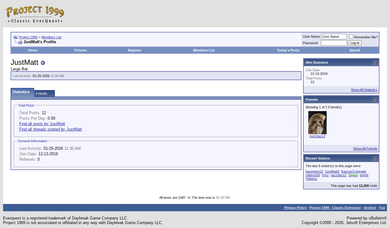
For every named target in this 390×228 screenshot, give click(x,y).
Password (310, 43)
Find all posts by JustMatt (42, 123)
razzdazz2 (317, 136)
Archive (370, 207)
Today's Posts (288, 50)
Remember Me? (366, 37)
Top (382, 207)
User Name (311, 36)
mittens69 (313, 175)
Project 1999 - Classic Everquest (335, 207)
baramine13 (314, 171)
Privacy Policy (295, 207)
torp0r (364, 175)
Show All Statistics (364, 90)
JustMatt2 (332, 171)
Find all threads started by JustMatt (50, 129)
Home (32, 50)
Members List (51, 37)
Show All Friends (365, 148)
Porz (325, 175)
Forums (80, 50)
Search (354, 50)
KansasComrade (353, 171)
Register (134, 50)
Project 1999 (28, 37)
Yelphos (311, 179)
